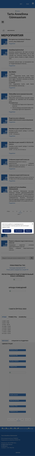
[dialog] (17, 228)
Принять (28, 231)
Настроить (7, 231)
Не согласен (19, 231)
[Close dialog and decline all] (32, 223)
